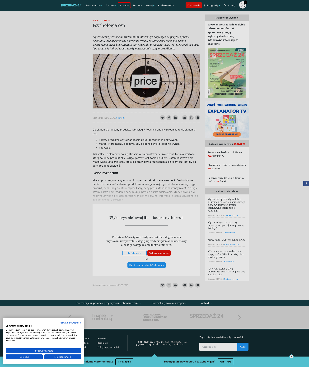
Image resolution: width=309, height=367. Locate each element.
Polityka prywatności (70, 322)
